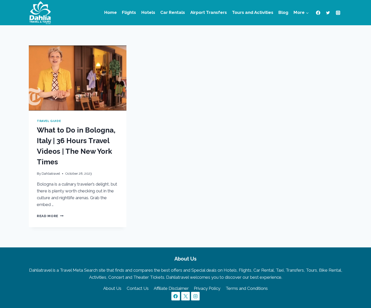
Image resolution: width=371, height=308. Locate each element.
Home (110, 12)
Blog (283, 12)
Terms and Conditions (247, 288)
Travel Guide (49, 121)
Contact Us (138, 288)
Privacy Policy (207, 288)
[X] (185, 296)
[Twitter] (328, 12)
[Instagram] (338, 12)
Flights (129, 12)
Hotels (148, 12)
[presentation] (77, 78)
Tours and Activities (252, 12)
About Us (112, 288)
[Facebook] (318, 12)
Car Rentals (172, 12)
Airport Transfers (208, 12)
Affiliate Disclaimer (171, 288)
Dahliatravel (51, 173)
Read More (50, 216)
